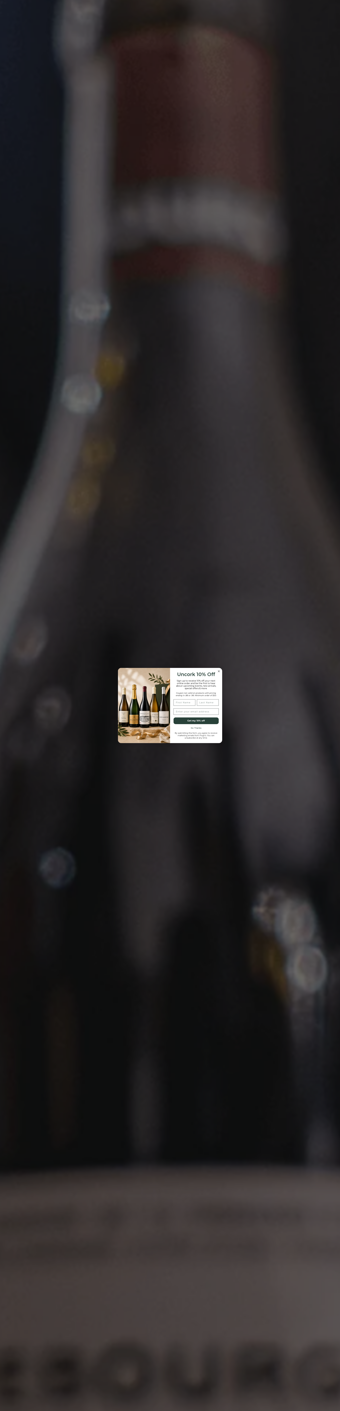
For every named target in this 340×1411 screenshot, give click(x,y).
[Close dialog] (219, 671)
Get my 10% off (196, 720)
